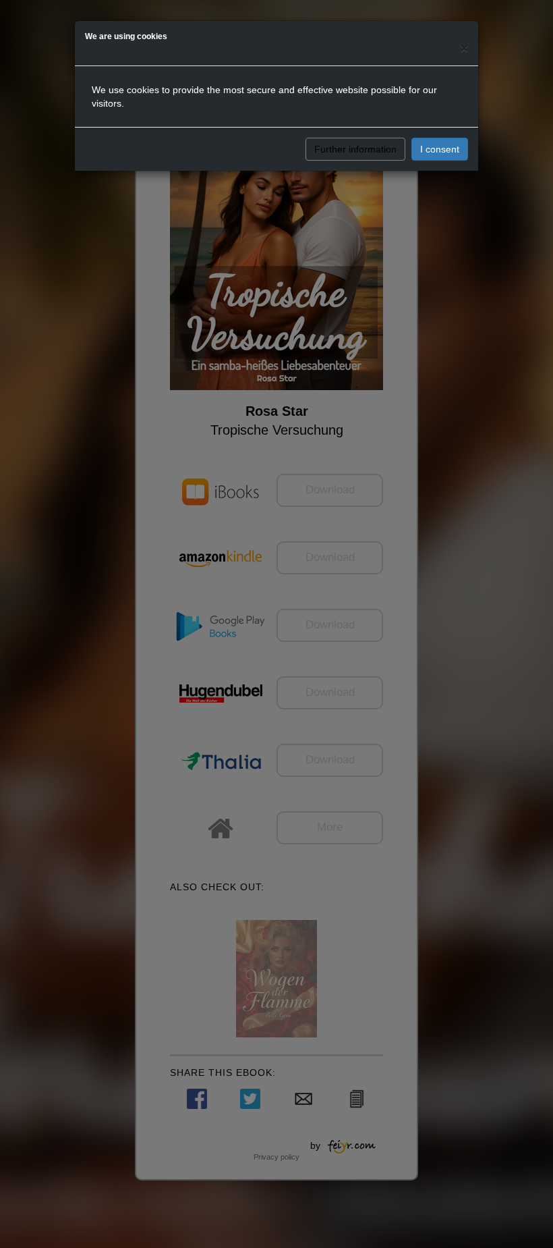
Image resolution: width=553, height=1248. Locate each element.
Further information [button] (355, 149)
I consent (439, 149)
